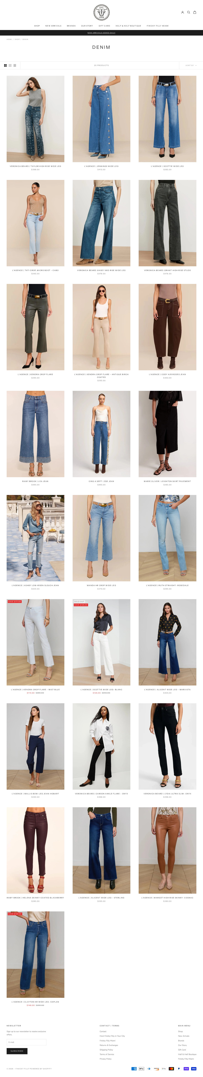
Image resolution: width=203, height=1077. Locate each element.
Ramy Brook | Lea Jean (35, 481)
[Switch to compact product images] (15, 65)
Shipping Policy (106, 1049)
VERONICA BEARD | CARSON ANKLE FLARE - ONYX (101, 794)
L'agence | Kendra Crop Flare (35, 374)
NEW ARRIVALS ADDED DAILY (101, 33)
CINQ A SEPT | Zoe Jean (101, 481)
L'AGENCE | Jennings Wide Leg (101, 166)
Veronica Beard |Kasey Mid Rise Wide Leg (101, 270)
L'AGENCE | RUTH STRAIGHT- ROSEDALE (167, 585)
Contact (103, 1031)
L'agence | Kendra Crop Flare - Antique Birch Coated (101, 375)
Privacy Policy (105, 1059)
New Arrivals (53, 26)
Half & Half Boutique (128, 26)
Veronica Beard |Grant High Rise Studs (167, 270)
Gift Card (104, 26)
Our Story (87, 26)
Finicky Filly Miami (158, 26)
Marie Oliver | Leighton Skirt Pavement (167, 481)
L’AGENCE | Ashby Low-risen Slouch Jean (35, 585)
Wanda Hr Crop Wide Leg (101, 585)
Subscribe (17, 1051)
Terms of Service (107, 1054)
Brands (71, 26)
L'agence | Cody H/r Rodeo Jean (167, 374)
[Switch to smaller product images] (10, 65)
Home (9, 39)
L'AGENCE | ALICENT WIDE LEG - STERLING (101, 898)
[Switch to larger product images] (5, 65)
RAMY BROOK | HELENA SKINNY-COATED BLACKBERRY (35, 898)
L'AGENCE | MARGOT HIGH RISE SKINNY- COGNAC (168, 898)
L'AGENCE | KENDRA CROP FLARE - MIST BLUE (35, 690)
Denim (25, 39)
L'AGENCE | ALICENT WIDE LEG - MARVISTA (167, 690)
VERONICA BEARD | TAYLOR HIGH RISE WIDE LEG (35, 166)
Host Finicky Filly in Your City (112, 1036)
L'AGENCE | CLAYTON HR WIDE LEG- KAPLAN (35, 1002)
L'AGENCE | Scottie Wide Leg (167, 166)
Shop (37, 26)
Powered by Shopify (41, 1069)
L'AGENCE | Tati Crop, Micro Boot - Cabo (35, 270)
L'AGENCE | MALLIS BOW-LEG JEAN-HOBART (35, 794)
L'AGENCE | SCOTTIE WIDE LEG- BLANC (101, 690)
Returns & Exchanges (109, 1045)
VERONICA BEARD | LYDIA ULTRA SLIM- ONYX (167, 794)
